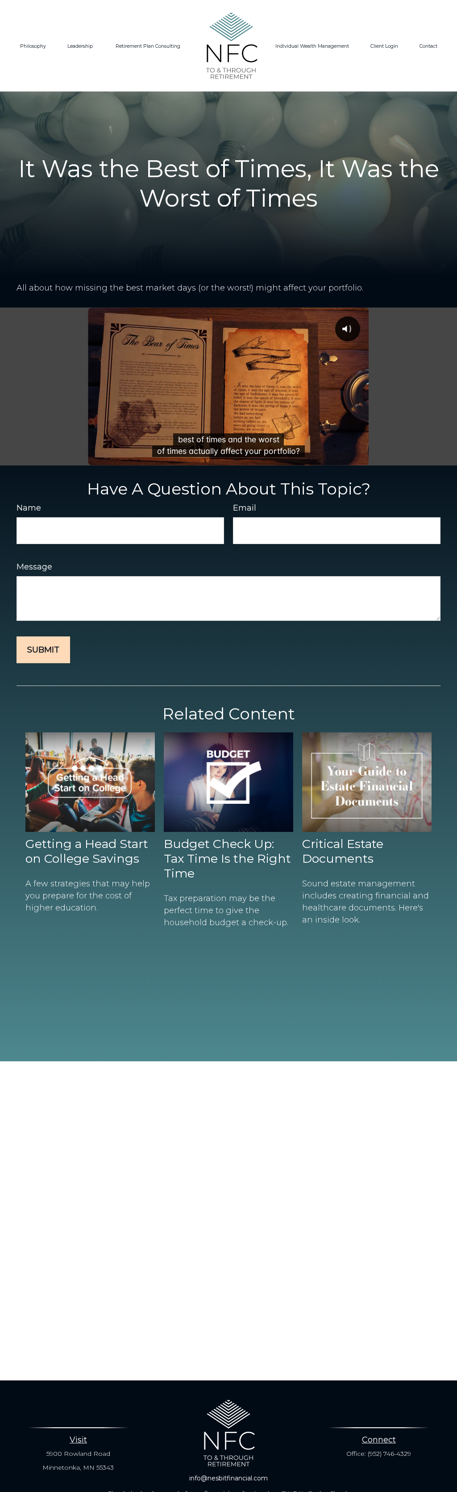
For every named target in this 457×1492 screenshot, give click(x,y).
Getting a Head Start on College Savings (86, 851)
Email (244, 508)
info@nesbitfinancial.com (228, 1478)
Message (34, 567)
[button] (33, 46)
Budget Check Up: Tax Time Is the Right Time (227, 858)
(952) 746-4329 (389, 1454)
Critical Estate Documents (342, 851)
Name (29, 508)
